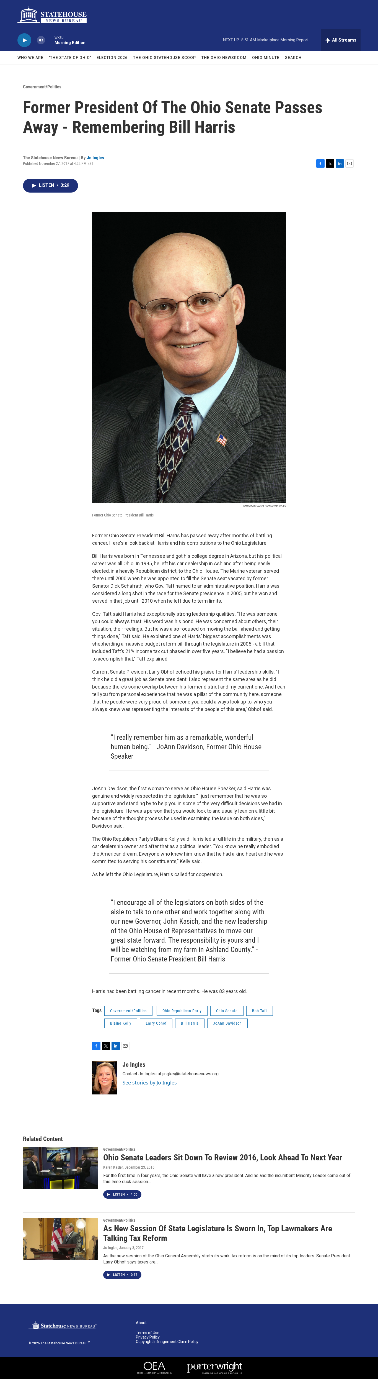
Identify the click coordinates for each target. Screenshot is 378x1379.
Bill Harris (190, 1023)
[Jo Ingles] (104, 1077)
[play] (24, 40)
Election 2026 (112, 57)
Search (293, 57)
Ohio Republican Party (182, 1011)
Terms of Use (147, 1333)
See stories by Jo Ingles (150, 1082)
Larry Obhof (156, 1023)
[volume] (41, 40)
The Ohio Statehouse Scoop (164, 57)
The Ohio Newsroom (224, 57)
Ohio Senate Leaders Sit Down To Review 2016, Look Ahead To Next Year (222, 1157)
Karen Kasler (113, 1167)
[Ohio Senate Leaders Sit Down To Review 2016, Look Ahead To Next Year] (60, 1168)
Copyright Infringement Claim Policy (167, 1342)
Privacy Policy (148, 1337)
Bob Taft (259, 1011)
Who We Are (30, 57)
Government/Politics (42, 86)
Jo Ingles (95, 157)
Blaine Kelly (120, 1023)
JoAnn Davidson (227, 1023)
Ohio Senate (227, 1011)
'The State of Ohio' (70, 57)
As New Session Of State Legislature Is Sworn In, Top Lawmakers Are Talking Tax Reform (217, 1233)
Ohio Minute (265, 57)
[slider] (50, 40)
